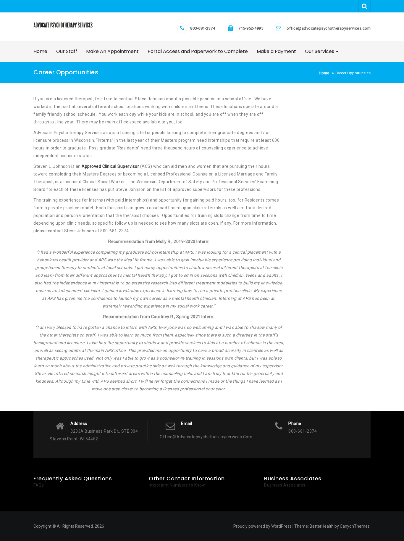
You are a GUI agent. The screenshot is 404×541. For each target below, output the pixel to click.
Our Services (320, 51)
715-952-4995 (250, 28)
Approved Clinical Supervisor (110, 166)
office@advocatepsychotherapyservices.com (329, 28)
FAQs (38, 485)
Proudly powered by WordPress (262, 526)
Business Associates (285, 485)
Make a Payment (276, 51)
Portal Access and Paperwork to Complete (198, 51)
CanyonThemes (355, 526)
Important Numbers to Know (177, 485)
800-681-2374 (202, 28)
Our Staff (66, 51)
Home (40, 51)
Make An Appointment (112, 51)
